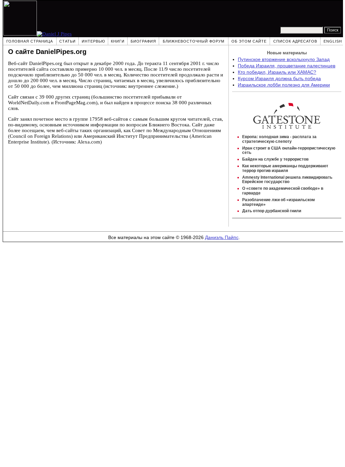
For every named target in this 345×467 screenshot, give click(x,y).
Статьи (67, 41)
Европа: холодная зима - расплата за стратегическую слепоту (279, 139)
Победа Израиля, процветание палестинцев (286, 65)
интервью (93, 41)
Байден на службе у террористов (275, 159)
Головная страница (29, 41)
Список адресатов (295, 41)
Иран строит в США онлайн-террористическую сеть (288, 150)
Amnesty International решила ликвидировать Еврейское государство (287, 179)
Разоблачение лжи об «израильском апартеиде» (278, 202)
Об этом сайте (249, 41)
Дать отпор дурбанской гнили (271, 211)
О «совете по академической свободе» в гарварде (282, 190)
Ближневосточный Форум (193, 41)
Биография (143, 41)
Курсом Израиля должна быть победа (279, 78)
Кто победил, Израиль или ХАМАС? (277, 72)
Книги (118, 41)
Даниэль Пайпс (221, 237)
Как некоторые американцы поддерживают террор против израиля (285, 168)
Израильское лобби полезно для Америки (284, 84)
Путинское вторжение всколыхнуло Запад (284, 59)
